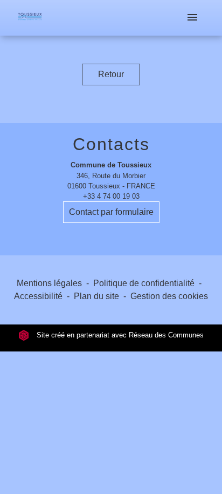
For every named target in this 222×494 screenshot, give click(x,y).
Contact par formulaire (111, 211)
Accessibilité (38, 296)
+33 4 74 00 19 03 (111, 196)
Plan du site (96, 296)
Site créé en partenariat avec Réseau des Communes (119, 335)
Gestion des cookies (169, 296)
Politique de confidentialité (144, 283)
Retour (111, 74)
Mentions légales (49, 283)
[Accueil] (30, 18)
